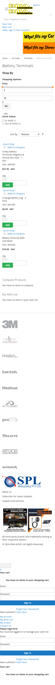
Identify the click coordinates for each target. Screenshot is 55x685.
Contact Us (5, 625)
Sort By (13, 134)
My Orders (5, 622)
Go (6, 106)
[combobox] (27, 19)
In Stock (10, 120)
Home (4, 58)
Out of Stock (12, 123)
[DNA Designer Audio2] (20, 9)
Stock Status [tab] (9, 116)
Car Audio (16, 58)
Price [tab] (4, 83)
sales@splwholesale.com (40, 2)
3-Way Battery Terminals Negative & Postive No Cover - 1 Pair (13, 156)
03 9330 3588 (10, 2)
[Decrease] (4, 179)
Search (36, 5)
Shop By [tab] (7, 73)
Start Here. (21, 612)
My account (6, 616)
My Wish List (6, 619)
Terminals (28, 58)
